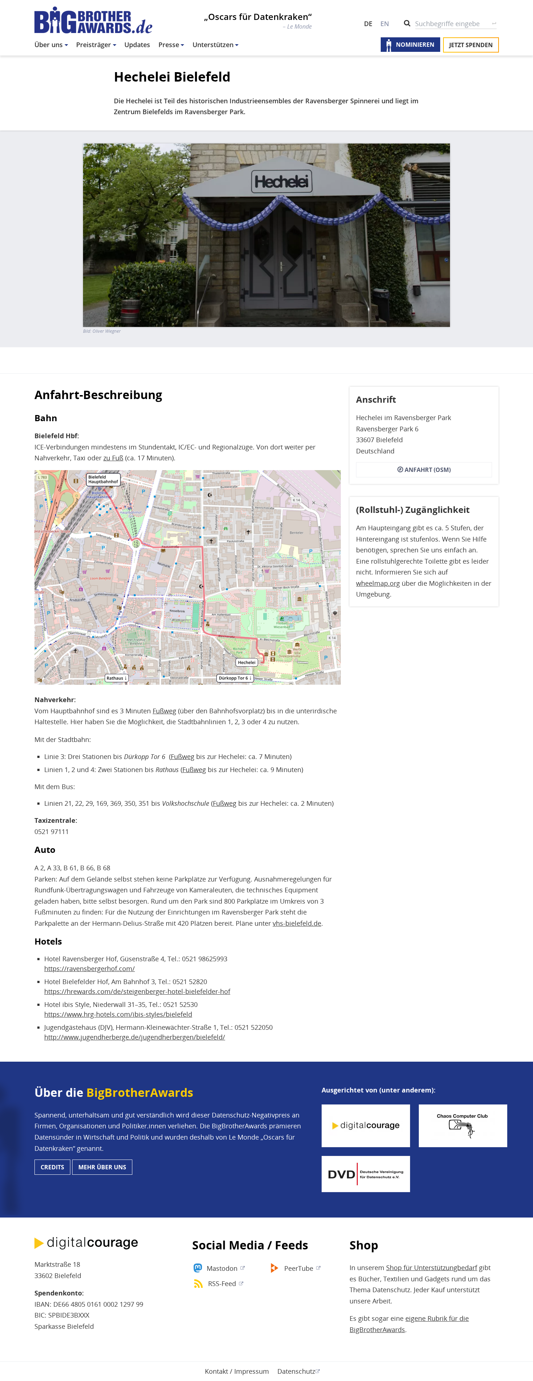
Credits (52, 1167)
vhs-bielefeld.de (297, 923)
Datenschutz (296, 1371)
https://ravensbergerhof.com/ (89, 968)
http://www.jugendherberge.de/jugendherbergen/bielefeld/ (134, 1037)
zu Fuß (113, 457)
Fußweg (164, 710)
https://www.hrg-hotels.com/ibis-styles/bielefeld (118, 1014)
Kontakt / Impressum (237, 1371)
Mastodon (222, 1268)
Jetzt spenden (471, 45)
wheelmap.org (378, 582)
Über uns (48, 44)
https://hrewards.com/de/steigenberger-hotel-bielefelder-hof (137, 991)
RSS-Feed (222, 1283)
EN (384, 23)
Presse (168, 44)
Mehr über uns (102, 1167)
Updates (137, 44)
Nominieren (415, 45)
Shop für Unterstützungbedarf (431, 1267)
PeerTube (298, 1268)
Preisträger (93, 44)
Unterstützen (213, 44)
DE (368, 23)
